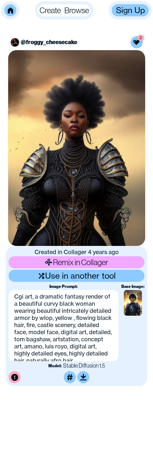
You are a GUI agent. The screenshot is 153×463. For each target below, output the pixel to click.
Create (50, 10)
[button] (10, 10)
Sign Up (130, 10)
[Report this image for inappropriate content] (15, 377)
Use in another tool (80, 276)
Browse (76, 10)
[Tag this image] (70, 377)
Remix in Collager (80, 262)
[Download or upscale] (83, 377)
